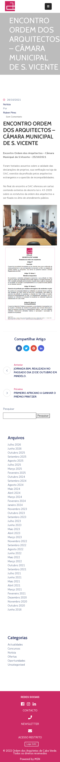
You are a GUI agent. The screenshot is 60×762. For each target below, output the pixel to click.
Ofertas (12, 656)
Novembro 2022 (17, 541)
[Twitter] (26, 348)
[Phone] (30, 717)
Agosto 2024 (15, 485)
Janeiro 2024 (15, 505)
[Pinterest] (34, 348)
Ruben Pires (9, 112)
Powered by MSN (30, 759)
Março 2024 (15, 497)
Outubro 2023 (16, 513)
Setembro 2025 (17, 457)
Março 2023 (15, 537)
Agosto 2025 (15, 461)
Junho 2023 (15, 525)
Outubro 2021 (16, 565)
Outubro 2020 (16, 605)
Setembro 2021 (17, 569)
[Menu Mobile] (48, 6)
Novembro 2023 (17, 509)
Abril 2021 (14, 585)
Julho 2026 (14, 444)
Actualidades (15, 644)
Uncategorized (16, 665)
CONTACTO (30, 710)
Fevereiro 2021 (17, 593)
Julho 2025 (14, 465)
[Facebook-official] (22, 703)
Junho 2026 (15, 448)
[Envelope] (30, 730)
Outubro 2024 (16, 477)
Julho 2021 (14, 573)
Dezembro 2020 (17, 597)
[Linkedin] (41, 348)
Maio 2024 (14, 489)
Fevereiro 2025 (17, 473)
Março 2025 (15, 469)
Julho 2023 (14, 521)
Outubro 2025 (16, 453)
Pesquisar (8, 409)
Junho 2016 (15, 609)
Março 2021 (15, 589)
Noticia (7, 104)
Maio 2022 (14, 557)
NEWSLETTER (30, 724)
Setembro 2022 (17, 545)
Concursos (14, 648)
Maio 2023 (14, 529)
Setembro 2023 (17, 517)
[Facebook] (19, 348)
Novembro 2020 (17, 601)
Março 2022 (15, 561)
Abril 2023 (14, 533)
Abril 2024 (14, 493)
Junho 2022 (15, 553)
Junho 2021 (15, 577)
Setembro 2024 (17, 481)
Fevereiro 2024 (17, 501)
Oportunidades (16, 660)
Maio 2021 (14, 581)
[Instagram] (28, 703)
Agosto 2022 (15, 549)
